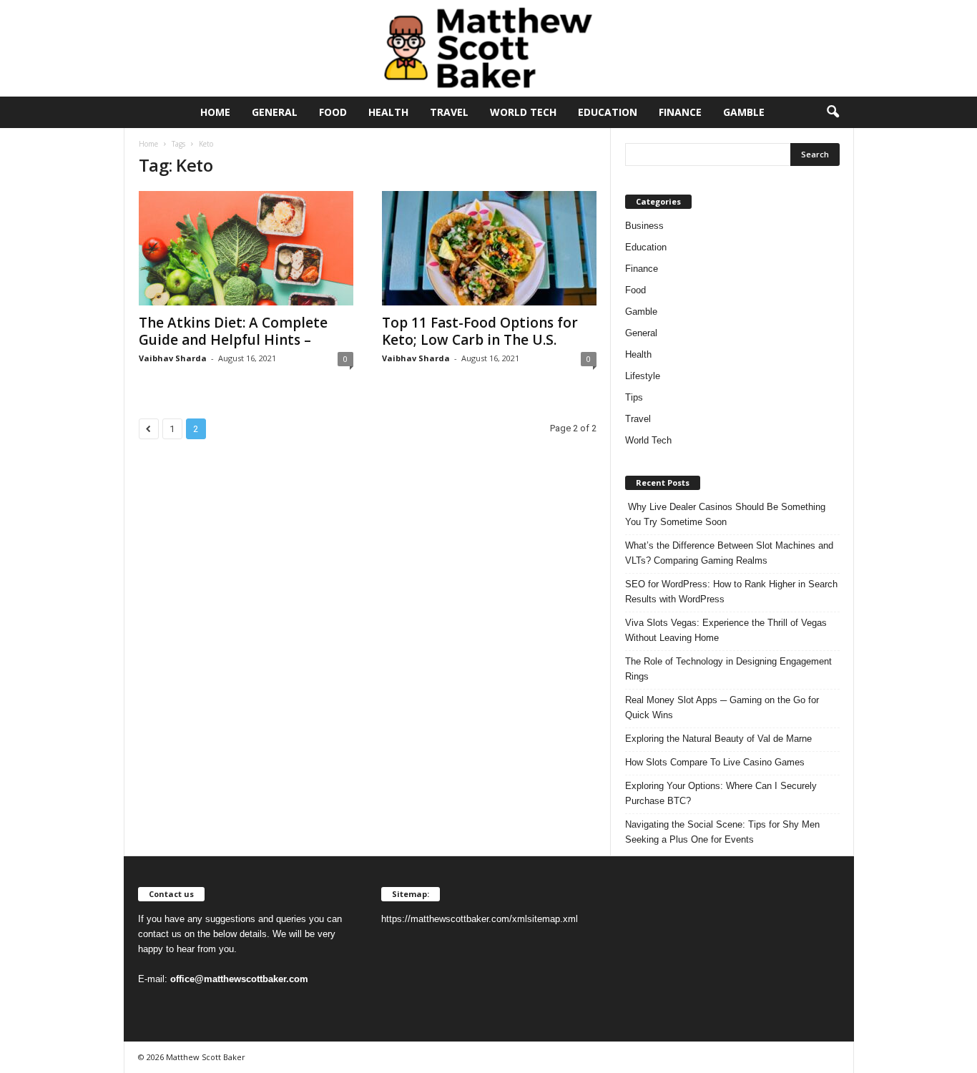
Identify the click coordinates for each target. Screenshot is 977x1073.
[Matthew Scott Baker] (488, 48)
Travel (449, 112)
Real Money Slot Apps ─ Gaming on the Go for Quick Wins (722, 707)
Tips (634, 397)
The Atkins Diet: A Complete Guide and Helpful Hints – (233, 331)
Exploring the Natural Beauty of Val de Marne (718, 738)
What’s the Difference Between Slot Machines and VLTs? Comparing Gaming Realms (729, 553)
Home (215, 112)
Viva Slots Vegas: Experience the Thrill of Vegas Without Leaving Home (726, 630)
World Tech (523, 112)
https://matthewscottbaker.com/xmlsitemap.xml (479, 918)
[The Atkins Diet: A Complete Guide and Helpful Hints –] (246, 248)
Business (644, 225)
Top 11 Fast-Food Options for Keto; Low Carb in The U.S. (480, 331)
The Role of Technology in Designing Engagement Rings (728, 669)
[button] (832, 112)
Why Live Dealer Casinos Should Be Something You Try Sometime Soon (725, 514)
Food (333, 112)
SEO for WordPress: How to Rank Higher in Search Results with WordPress (731, 591)
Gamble (744, 112)
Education (607, 112)
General (275, 112)
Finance (680, 112)
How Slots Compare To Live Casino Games (715, 762)
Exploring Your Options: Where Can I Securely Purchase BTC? (721, 793)
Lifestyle (642, 376)
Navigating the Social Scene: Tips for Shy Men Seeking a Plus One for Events (722, 832)
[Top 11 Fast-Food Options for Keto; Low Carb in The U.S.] (489, 248)
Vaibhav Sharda (173, 358)
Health (388, 112)
